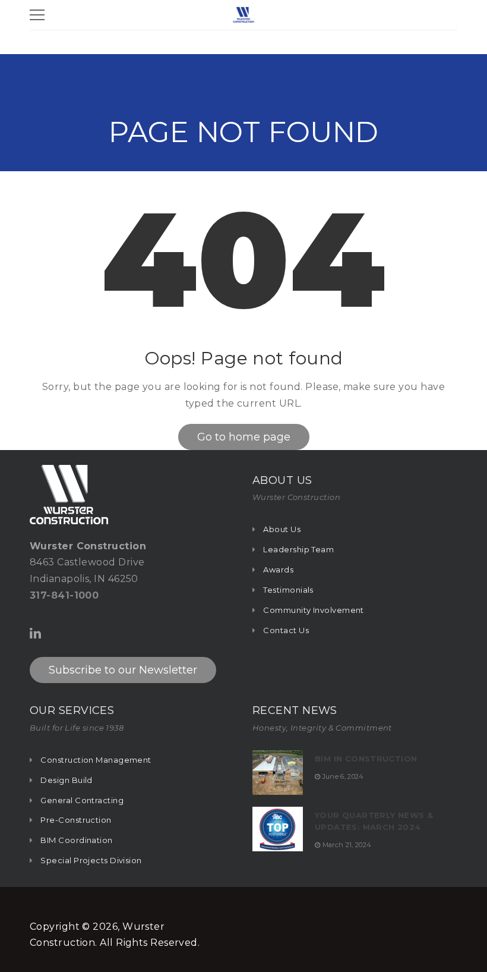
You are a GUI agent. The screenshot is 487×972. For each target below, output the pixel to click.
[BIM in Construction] (277, 772)
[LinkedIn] (35, 633)
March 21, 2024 (347, 845)
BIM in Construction (366, 758)
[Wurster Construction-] (243, 14)
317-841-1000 (64, 595)
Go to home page (243, 436)
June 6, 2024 (343, 776)
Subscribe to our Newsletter (123, 670)
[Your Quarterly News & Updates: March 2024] (277, 829)
